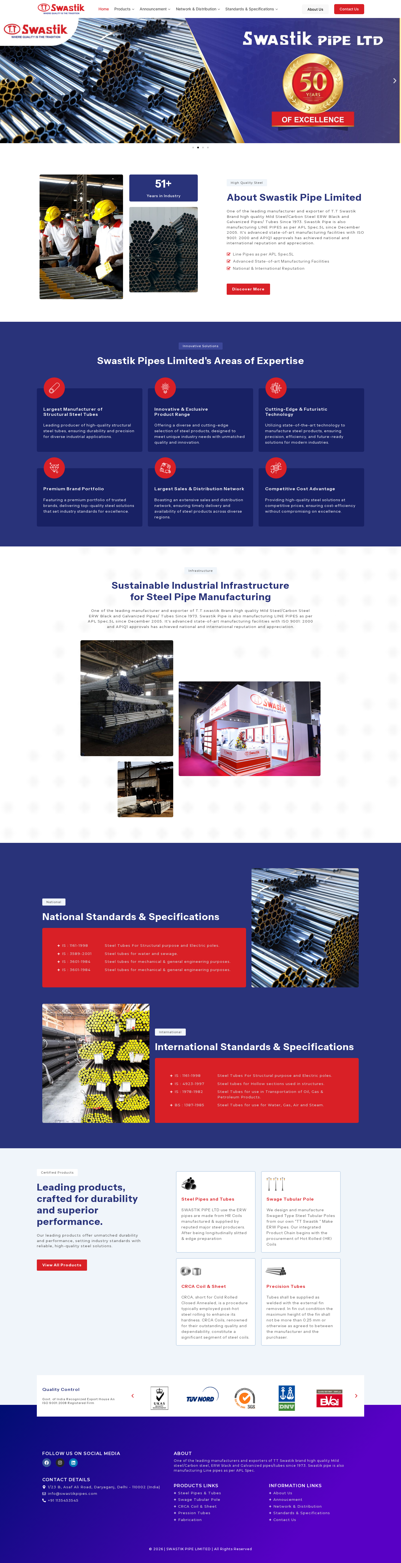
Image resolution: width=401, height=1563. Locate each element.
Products (122, 9)
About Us (315, 9)
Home (103, 9)
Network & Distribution (196, 9)
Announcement (153, 9)
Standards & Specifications (249, 9)
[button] (132, 9)
